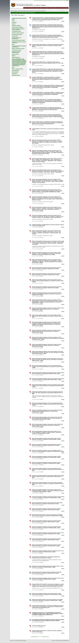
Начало (25, 7)
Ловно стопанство (15, 54)
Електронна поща (57, 0)
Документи (42, 7)
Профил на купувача (53, 7)
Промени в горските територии (18, 32)
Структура (37, 7)
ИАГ (35, 0)
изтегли (62, 21)
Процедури (46, 7)
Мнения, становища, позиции (17, 68)
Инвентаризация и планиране (17, 27)
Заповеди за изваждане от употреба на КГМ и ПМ (19, 42)
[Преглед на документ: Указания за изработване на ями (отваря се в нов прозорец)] (30, 626)
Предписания (14, 73)
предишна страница (34, 636)
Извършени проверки (16, 75)
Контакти (66, 7)
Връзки (40, 0)
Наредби (13, 23)
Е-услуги (59, 7)
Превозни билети (50, 0)
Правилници (14, 22)
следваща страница (45, 636)
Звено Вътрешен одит (16, 57)
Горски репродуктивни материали (18, 40)
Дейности (32, 7)
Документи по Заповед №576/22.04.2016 (16, 52)
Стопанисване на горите (16, 31)
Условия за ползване (22, 640)
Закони (13, 20)
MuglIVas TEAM (66, 640)
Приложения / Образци (16, 25)
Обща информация (15, 70)
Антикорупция (44, 0)
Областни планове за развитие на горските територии (18, 29)
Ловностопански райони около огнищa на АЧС (19, 19)
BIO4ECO (13, 55)
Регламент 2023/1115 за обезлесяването (16, 38)
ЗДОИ (13, 67)
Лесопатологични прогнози (17, 34)
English (67, 0)
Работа (37, 0)
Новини (28, 7)
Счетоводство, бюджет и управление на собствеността (19, 46)
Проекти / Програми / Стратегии (18, 48)
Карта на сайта (62, 0)
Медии (13, 44)
